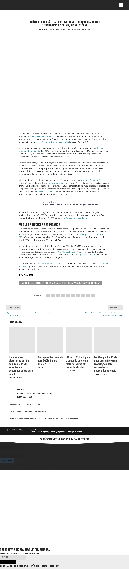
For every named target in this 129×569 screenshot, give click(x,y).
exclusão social (46, 191)
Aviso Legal (54, 432)
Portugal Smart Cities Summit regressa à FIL (28, 411)
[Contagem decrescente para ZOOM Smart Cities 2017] (50, 340)
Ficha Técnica (66, 432)
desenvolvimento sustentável (56, 142)
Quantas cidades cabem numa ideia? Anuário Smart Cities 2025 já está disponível (43, 418)
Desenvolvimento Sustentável (74, 29)
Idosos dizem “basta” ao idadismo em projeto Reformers (70, 204)
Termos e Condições (39, 432)
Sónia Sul (51, 29)
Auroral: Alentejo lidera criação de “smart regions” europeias (60, 283)
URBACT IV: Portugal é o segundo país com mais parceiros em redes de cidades (78, 362)
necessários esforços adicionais (74, 218)
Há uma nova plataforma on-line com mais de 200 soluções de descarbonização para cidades (21, 365)
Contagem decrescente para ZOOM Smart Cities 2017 (50, 360)
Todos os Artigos (24, 396)
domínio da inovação (91, 180)
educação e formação (84, 254)
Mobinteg (36, 430)
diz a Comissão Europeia (40, 136)
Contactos (77, 432)
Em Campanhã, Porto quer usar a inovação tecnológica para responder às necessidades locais (105, 364)
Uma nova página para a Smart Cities (25, 404)
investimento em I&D (58, 183)
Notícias (87, 29)
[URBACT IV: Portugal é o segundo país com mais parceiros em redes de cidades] (79, 340)
